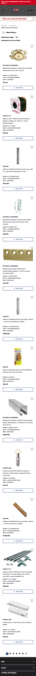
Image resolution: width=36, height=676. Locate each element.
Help (3, 661)
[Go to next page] (29, 653)
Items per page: (7, 37)
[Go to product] (18, 55)
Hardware (13, 25)
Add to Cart (19, 87)
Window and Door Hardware (9, 27)
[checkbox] (3, 32)
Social (3, 668)
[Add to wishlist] (32, 46)
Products (4, 25)
